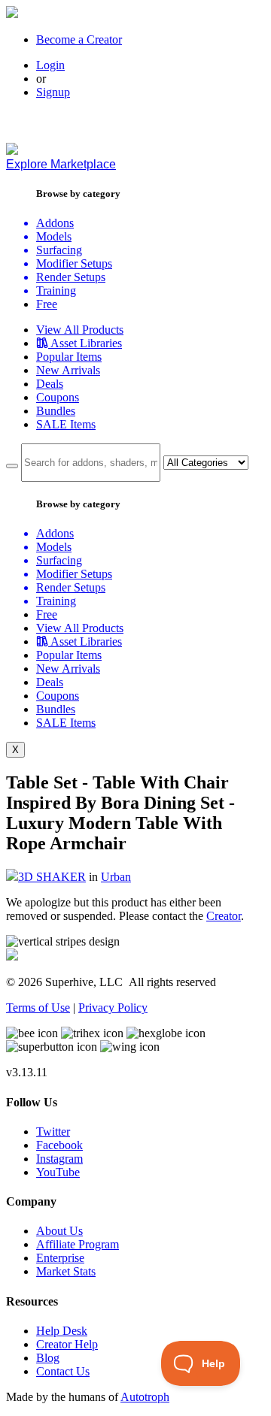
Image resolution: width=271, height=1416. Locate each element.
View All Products (79, 329)
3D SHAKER (52, 876)
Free (46, 304)
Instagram (59, 1158)
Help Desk (61, 1330)
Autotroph (144, 1396)
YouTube (58, 1172)
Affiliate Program (77, 1244)
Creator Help (67, 1344)
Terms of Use (38, 1007)
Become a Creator (79, 39)
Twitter (53, 1131)
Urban (116, 876)
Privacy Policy (113, 1007)
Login (50, 65)
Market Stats (66, 1271)
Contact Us (63, 1371)
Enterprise (60, 1257)
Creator (223, 915)
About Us (59, 1230)
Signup (53, 92)
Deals (49, 383)
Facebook (59, 1145)
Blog (47, 1357)
